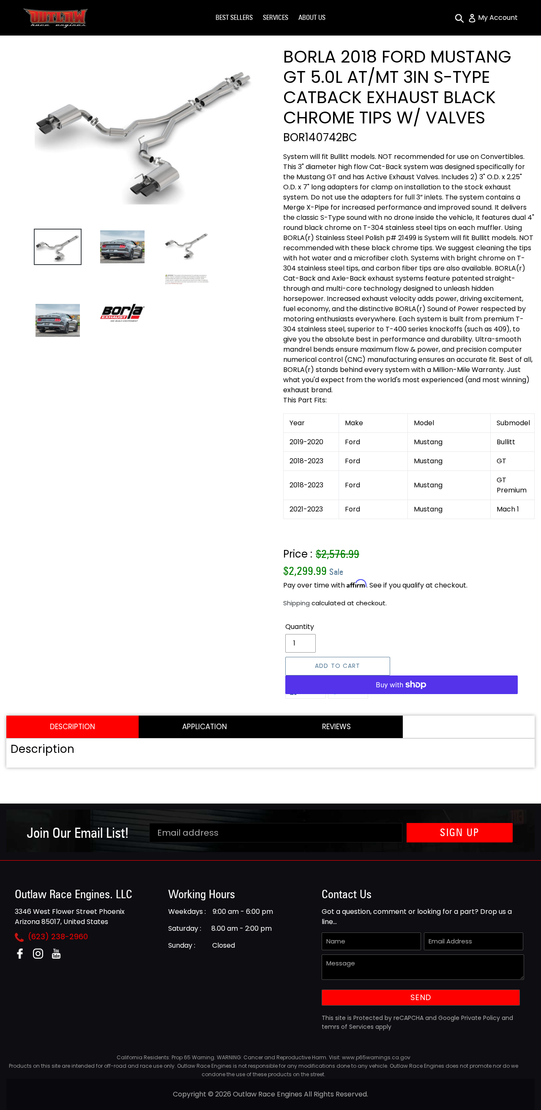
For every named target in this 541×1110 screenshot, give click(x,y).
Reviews (336, 727)
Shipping (296, 603)
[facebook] (23, 956)
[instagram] (41, 956)
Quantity (299, 627)
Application (204, 727)
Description (72, 727)
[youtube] (59, 956)
